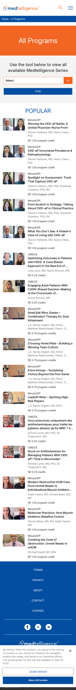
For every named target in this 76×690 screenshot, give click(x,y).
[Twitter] (38, 627)
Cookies (38, 610)
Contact (38, 600)
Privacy (38, 580)
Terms (38, 570)
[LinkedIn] (49, 627)
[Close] (70, 651)
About (38, 590)
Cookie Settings (38, 671)
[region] (38, 666)
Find (38, 91)
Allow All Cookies (38, 680)
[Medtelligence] (21, 8)
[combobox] (38, 80)
